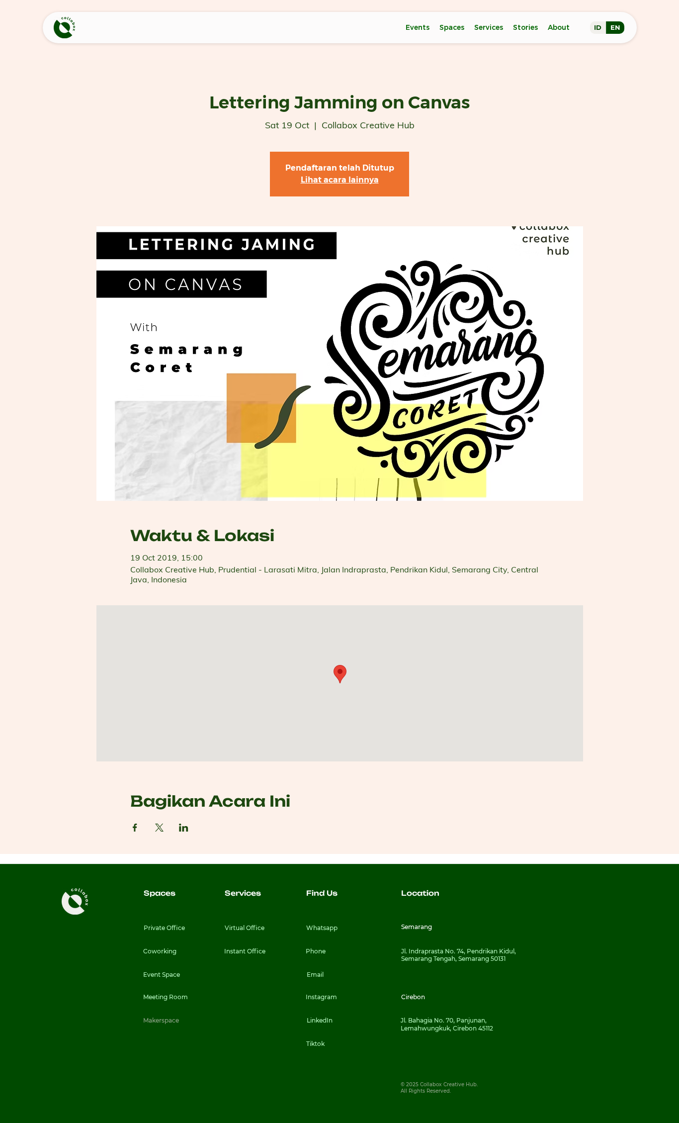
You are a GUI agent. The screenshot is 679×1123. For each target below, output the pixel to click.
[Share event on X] (159, 828)
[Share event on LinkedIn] (183, 828)
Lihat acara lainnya (340, 180)
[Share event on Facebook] (135, 828)
